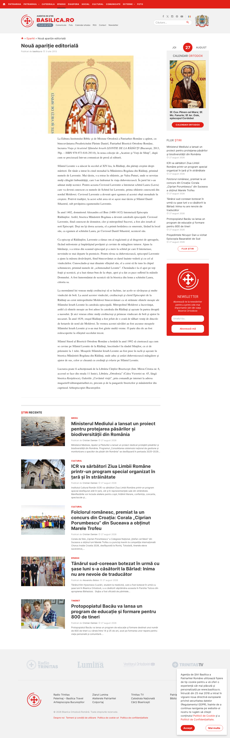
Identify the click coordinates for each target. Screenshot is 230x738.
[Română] (190, 16)
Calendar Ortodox (188, 125)
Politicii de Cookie (204, 715)
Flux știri (188, 249)
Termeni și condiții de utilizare (81, 717)
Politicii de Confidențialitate (197, 719)
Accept (187, 728)
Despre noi (59, 717)
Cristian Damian (90, 440)
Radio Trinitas (62, 694)
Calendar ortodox (82, 25)
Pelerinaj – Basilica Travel (68, 698)
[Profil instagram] (172, 16)
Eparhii (61, 4)
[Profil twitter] (167, 16)
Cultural (98, 4)
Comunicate (113, 4)
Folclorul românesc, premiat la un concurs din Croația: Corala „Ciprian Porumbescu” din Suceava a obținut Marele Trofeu (111, 520)
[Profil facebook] (163, 16)
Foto (140, 4)
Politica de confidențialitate (134, 717)
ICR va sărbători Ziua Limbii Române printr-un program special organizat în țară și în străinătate (113, 471)
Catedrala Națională (143, 698)
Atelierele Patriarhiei (104, 698)
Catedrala (48, 4)
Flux (174, 140)
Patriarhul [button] (31, 4)
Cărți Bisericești (140, 702)
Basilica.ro (55, 20)
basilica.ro (37, 51)
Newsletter (113, 25)
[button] (225, 4)
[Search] (188, 22)
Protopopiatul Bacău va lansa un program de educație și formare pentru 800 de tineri (113, 611)
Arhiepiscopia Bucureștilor (69, 702)
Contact (102, 25)
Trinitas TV (137, 694)
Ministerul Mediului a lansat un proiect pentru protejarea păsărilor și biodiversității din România (113, 429)
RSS (95, 25)
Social (86, 4)
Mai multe (214, 728)
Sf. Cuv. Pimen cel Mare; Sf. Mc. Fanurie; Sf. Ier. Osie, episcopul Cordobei (186, 115)
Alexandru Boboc (91, 580)
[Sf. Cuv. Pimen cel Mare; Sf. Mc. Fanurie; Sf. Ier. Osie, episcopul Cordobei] (188, 84)
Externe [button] (128, 4)
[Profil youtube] (182, 16)
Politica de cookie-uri (108, 717)
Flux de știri (44, 25)
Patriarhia (14, 4)
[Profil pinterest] (177, 16)
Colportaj (98, 702)
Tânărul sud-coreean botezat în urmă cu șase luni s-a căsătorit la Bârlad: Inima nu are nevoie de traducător (115, 569)
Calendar (188, 55)
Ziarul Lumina (100, 694)
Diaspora (73, 4)
